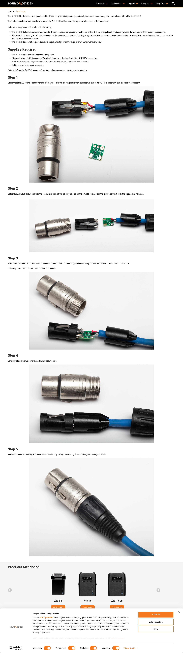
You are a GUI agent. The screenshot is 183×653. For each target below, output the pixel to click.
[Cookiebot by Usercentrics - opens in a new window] (16, 648)
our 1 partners (46, 617)
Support (131, 3)
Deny (156, 629)
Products (100, 3)
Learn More (58, 607)
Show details (129, 648)
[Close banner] (179, 612)
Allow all (156, 615)
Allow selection (156, 622)
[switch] (71, 648)
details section (117, 638)
